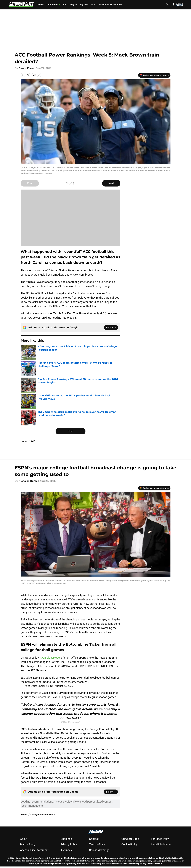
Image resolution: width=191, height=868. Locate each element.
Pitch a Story (27, 844)
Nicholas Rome (28, 481)
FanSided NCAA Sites (110, 4)
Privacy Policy (69, 844)
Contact (94, 838)
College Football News (42, 814)
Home (24, 441)
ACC (93, 4)
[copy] (39, 75)
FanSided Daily (160, 838)
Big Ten (84, 4)
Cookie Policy (129, 844)
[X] (167, 4)
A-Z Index (66, 850)
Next (111, 183)
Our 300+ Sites (130, 838)
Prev (29, 183)
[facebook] (173, 4)
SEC (65, 4)
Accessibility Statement (34, 850)
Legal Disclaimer (161, 844)
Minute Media (21, 858)
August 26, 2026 (64, 686)
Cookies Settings (99, 850)
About (40, 4)
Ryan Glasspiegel (50, 657)
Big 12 (73, 4)
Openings (66, 838)
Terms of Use (97, 844)
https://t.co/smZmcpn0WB (73, 681)
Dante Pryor (26, 68)
